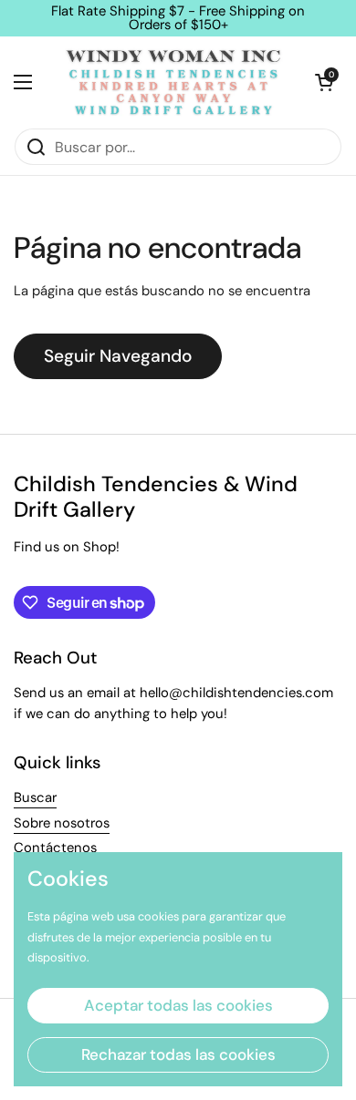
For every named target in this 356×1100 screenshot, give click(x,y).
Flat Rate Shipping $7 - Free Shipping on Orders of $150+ (178, 18)
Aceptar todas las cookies (178, 1005)
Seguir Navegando (118, 355)
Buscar (35, 797)
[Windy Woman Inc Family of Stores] (173, 82)
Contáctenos (55, 847)
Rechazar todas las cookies (178, 1054)
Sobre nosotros (62, 823)
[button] (324, 82)
